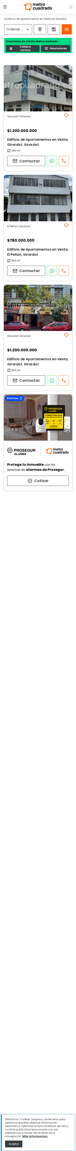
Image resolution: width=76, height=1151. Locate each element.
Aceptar (14, 1144)
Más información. (35, 1136)
